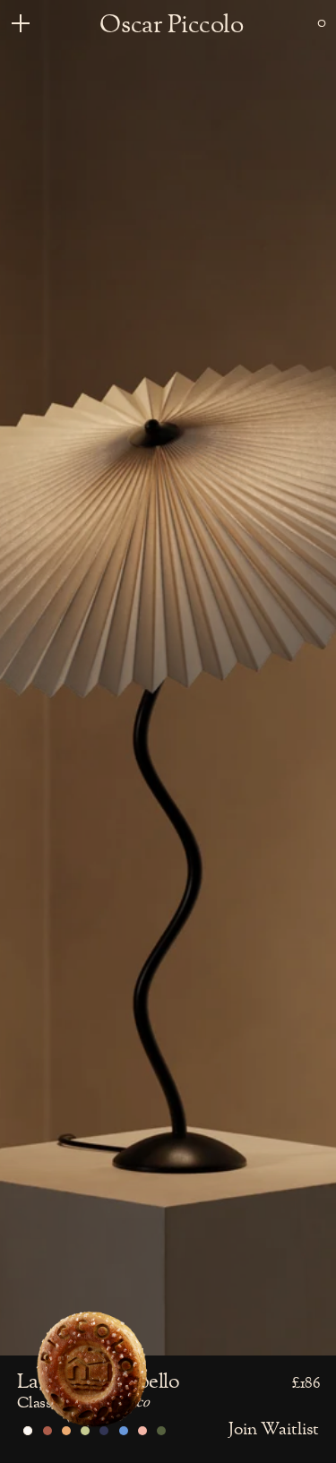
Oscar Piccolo (171, 25)
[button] (321, 22)
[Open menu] (15, 22)
